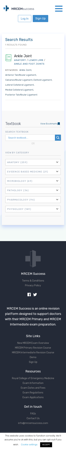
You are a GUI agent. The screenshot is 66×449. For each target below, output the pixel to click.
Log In (25, 18)
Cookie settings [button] (29, 444)
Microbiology (19, 181)
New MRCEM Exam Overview (33, 343)
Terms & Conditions (33, 280)
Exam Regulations (33, 392)
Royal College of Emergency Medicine (33, 378)
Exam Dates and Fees (33, 387)
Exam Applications (33, 397)
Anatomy (17, 162)
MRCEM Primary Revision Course (33, 347)
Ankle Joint (23, 56)
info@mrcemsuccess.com (33, 423)
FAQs (33, 413)
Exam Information (33, 383)
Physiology (19, 209)
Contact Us (33, 418)
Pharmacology (21, 199)
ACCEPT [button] (46, 445)
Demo (33, 357)
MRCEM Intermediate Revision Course (33, 352)
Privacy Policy (33, 285)
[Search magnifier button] (58, 138)
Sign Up (40, 18)
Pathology (18, 190)
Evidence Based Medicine (27, 171)
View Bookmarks (49, 123)
